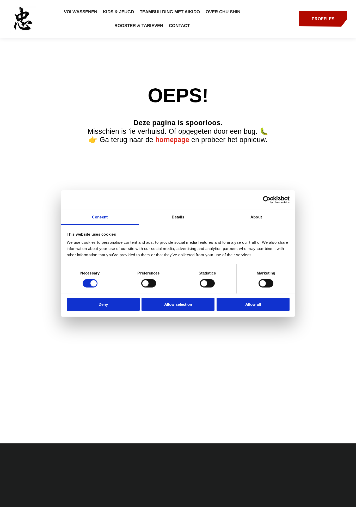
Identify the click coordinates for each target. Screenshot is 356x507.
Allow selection (178, 304)
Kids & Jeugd (118, 11)
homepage (172, 140)
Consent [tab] (100, 217)
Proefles (323, 19)
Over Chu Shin (223, 11)
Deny (103, 304)
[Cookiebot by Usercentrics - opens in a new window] (267, 200)
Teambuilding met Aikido (170, 11)
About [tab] (256, 217)
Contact (179, 25)
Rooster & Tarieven (138, 25)
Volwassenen (80, 11)
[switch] (148, 283)
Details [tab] (178, 217)
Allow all (253, 304)
